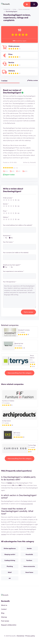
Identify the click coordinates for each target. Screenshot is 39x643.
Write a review (33, 80)
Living (14, 9)
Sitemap (4, 617)
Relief (10, 572)
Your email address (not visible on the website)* (17, 225)
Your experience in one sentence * (13, 271)
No (12, 238)
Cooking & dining (9, 560)
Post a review (28, 312)
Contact (4, 609)
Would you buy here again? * (12, 265)
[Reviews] (5, 4)
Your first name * (8, 242)
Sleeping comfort (9, 554)
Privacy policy (30, 636)
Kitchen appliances (10, 548)
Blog (2, 613)
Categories (6, 9)
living (25, 501)
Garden (29, 548)
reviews (3, 534)
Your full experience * (9, 282)
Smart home (29, 572)
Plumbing (10, 566)
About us (4, 605)
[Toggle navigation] (34, 4)
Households (29, 554)
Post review (5, 621)
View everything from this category (19, 373)
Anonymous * (7, 235)
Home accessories (24, 9)
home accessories (27, 504)
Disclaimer (20, 636)
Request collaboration (8, 625)
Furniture (29, 560)
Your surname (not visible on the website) (15, 252)
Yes (6, 238)
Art (10, 578)
